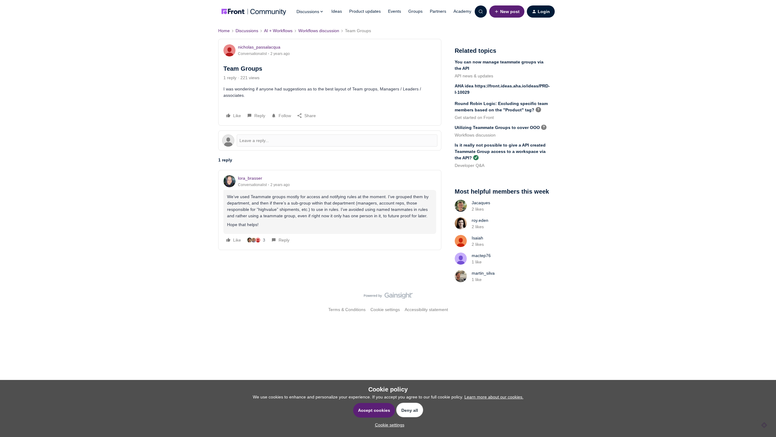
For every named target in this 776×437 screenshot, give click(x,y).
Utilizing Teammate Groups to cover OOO (497, 127)
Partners (438, 11)
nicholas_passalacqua (259, 47)
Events (394, 11)
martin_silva (483, 273)
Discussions (247, 30)
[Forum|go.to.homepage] (253, 11)
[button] (506, 11)
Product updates (365, 11)
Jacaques (481, 202)
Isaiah (477, 237)
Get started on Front (474, 117)
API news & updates (474, 75)
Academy (462, 11)
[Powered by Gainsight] (388, 297)
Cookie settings (385, 309)
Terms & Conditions (347, 309)
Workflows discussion (318, 30)
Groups (415, 11)
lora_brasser (250, 178)
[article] (329, 210)
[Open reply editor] (330, 140)
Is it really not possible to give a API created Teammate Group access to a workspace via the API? (500, 151)
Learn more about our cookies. (493, 397)
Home (224, 30)
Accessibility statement (426, 309)
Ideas (336, 11)
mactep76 (481, 255)
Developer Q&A (469, 165)
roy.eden (480, 220)
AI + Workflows (278, 30)
